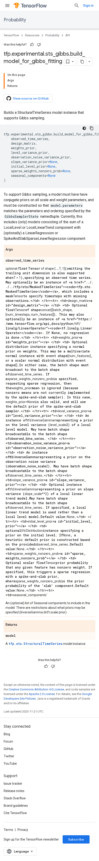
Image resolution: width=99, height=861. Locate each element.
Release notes (14, 791)
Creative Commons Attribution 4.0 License (36, 689)
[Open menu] (7, 5)
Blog (7, 734)
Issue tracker (13, 783)
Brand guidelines (16, 805)
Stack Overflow (15, 798)
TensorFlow (11, 35)
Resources (32, 35)
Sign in (88, 5)
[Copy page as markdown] (82, 62)
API (67, 35)
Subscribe (76, 839)
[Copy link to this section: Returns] (21, 625)
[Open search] (76, 5)
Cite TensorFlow (15, 813)
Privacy (22, 830)
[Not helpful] (38, 44)
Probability (15, 20)
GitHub (8, 749)
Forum (8, 741)
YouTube (10, 763)
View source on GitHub (31, 98)
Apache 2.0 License (42, 694)
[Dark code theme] (84, 128)
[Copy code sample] (91, 128)
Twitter (9, 756)
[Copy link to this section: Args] (17, 249)
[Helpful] (32, 44)
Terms (8, 830)
